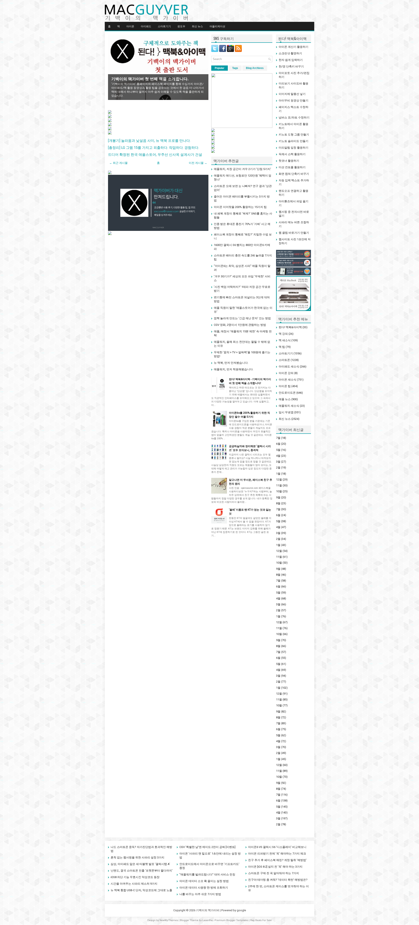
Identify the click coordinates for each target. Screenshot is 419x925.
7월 (278, 437)
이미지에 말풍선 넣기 (292, 94)
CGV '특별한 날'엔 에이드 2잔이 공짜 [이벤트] (207, 847)
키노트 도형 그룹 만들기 (294, 134)
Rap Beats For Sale (261, 920)
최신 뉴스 (197, 26)
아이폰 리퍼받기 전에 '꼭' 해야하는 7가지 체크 (277, 853)
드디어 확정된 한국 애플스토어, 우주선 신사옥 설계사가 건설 (155, 155)
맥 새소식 (285, 340)
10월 (279, 491)
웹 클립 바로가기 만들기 (294, 232)
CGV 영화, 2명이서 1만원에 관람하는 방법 (240, 324)
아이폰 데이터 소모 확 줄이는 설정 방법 (204, 881)
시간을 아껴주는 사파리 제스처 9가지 (134, 883)
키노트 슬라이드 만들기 (293, 141)
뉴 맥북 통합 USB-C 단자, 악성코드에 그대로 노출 (141, 890)
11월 (279, 485)
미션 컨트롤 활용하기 (292, 167)
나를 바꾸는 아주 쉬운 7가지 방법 (200, 894)
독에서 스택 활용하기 (292, 154)
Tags (235, 68)
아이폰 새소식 (287, 379)
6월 (278, 443)
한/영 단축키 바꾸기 (291, 66)
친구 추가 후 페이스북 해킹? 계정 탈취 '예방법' (277, 860)
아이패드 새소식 (289, 366)
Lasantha (207, 920)
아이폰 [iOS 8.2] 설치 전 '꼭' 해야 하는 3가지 (275, 866)
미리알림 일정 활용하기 (293, 147)
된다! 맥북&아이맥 (290, 327)
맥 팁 (282, 346)
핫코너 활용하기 (289, 160)
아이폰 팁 (285, 386)
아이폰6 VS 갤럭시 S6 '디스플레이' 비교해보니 (277, 847)
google (241, 910)
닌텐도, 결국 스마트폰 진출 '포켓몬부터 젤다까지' (142, 870)
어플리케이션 (217, 26)
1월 (278, 473)
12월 (279, 479)
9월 (278, 497)
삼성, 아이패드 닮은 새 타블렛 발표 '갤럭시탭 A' (140, 864)
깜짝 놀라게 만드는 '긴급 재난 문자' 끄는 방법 (242, 318)
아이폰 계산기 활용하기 (293, 46)
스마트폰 (284, 360)
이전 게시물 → (198, 163)
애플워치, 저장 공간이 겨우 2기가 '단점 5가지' (242, 169)
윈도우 (181, 26)
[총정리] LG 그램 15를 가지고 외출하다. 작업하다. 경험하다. (153, 148)
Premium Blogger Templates (231, 920)
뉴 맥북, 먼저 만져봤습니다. (231, 362)
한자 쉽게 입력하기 (291, 60)
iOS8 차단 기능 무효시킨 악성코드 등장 (135, 877)
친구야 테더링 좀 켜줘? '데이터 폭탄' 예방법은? (277, 879)
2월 (278, 467)
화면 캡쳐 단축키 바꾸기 (294, 173)
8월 (278, 503)
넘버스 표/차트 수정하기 (294, 117)
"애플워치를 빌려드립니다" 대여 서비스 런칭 (207, 874)
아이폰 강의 (286, 373)
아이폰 (130, 26)
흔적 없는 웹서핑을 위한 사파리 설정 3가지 (137, 857)
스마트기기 (164, 26)
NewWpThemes (169, 920)
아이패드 (146, 26)
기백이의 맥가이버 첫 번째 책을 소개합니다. (150, 79)
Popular (219, 68)
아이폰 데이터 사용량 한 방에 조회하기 (203, 887)
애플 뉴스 (285, 399)
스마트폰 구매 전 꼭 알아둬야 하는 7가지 (273, 873)
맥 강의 (283, 333)
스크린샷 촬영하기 (290, 53)
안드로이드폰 (287, 392)
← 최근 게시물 (118, 163)
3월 (278, 461)
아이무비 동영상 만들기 (293, 100)
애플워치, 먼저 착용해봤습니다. (233, 369)
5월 (278, 449)
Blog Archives (255, 68)
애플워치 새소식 (289, 405)
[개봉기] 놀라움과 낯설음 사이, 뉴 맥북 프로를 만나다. (149, 141)
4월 (278, 455)
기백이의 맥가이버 (207, 910)
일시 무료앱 (286, 412)
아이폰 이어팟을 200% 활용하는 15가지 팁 (240, 207)
